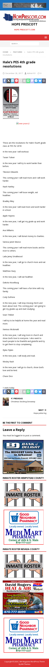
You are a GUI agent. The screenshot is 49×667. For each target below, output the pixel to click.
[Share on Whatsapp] (28, 81)
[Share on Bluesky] (40, 81)
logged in (18, 435)
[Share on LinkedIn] (13, 81)
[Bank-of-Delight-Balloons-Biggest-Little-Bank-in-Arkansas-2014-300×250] (23, 472)
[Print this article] (24, 81)
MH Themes (25, 664)
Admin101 (31, 73)
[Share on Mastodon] (32, 81)
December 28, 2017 (14, 73)
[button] (45, 37)
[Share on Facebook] (5, 81)
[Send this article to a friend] (20, 81)
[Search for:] (24, 43)
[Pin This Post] (16, 81)
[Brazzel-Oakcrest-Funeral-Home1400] (24, 6)
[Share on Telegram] (36, 81)
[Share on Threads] (44, 81)
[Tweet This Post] (9, 81)
